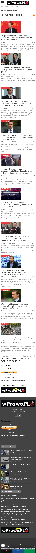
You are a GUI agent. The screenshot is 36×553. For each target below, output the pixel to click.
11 (34, 243)
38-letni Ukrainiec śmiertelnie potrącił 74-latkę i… (22, 451)
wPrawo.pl (18, 544)
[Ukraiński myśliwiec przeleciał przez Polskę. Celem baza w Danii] (5, 459)
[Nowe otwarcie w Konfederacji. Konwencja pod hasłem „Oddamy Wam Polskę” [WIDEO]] (11, 194)
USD (9, 377)
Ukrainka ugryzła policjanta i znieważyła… (18, 472)
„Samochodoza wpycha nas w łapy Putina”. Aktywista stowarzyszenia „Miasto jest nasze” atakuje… (14, 272)
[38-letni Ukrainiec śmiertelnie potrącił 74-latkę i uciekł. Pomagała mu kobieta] (5, 452)
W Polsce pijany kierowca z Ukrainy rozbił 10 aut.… (20, 465)
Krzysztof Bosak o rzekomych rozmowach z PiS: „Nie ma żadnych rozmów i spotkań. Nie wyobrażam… (17, 137)
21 (34, 142)
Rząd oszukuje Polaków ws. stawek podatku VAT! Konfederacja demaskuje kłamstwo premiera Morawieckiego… (16, 238)
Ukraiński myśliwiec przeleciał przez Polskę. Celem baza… (20, 458)
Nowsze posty (28, 356)
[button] (5, 545)
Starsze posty (7, 356)
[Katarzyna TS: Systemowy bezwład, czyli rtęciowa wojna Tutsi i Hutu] (11, 329)
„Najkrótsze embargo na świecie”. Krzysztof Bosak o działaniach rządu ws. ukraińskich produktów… (17, 38)
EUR (6, 377)
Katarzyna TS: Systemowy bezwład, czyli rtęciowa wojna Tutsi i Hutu (17, 339)
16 (34, 108)
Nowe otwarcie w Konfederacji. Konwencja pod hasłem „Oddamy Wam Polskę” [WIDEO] (16, 205)
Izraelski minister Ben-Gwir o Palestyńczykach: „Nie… (18, 485)
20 (34, 310)
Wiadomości (6, 22)
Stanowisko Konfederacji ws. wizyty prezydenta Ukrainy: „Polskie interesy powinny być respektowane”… (16, 103)
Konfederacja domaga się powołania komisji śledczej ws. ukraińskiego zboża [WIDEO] (17, 70)
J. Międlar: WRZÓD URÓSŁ (13, 495)
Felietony (5, 324)
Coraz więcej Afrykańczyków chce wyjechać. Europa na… (20, 479)
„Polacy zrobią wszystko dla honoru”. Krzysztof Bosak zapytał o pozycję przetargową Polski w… (15, 306)
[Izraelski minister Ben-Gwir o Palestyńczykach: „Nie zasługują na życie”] (5, 486)
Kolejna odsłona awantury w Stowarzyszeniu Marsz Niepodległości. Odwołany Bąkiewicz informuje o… (16, 171)
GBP (12, 377)
